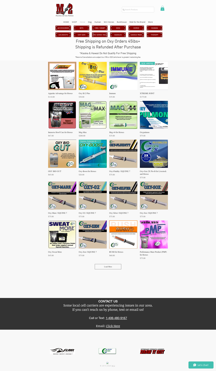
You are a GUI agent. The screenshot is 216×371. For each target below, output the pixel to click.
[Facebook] (107, 363)
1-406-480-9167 (116, 318)
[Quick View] (62, 76)
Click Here (113, 326)
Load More (108, 266)
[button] (162, 8)
